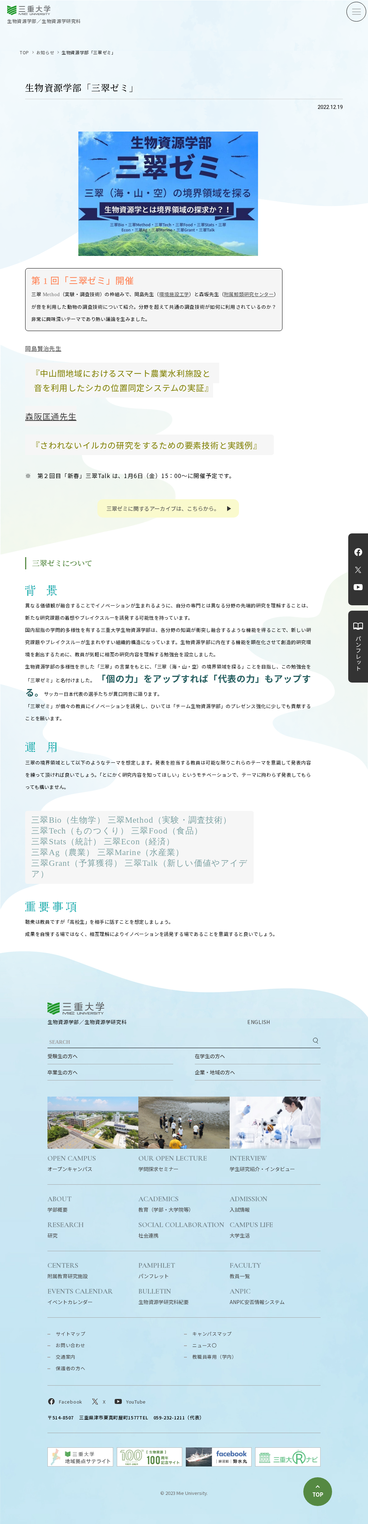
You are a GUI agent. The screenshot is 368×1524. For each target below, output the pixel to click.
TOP (24, 52)
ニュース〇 (204, 1345)
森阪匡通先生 (51, 416)
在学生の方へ (210, 1056)
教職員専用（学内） (214, 1356)
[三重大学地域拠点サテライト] (80, 1464)
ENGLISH (258, 1021)
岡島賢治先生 (43, 348)
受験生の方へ (62, 1056)
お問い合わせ (71, 1345)
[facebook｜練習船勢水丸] (219, 1464)
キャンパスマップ (212, 1333)
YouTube (358, 587)
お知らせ (45, 52)
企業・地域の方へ (215, 1072)
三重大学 (75, 1008)
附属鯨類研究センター (249, 294)
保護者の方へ (71, 1368)
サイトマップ (71, 1333)
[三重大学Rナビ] (288, 1464)
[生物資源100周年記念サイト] (150, 1464)
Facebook (358, 552)
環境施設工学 (174, 294)
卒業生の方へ (62, 1072)
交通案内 (65, 1356)
